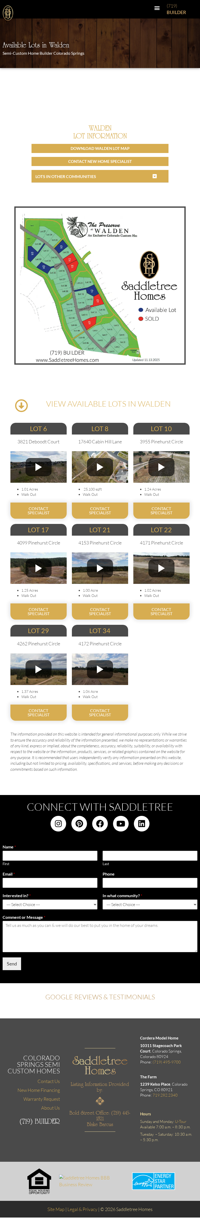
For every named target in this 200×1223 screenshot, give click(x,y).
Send (12, 964)
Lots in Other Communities (65, 176)
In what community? (122, 895)
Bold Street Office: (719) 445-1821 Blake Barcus (100, 1118)
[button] (157, 7)
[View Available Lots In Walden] (21, 405)
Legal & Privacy (82, 1209)
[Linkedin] (141, 823)
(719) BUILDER (40, 1122)
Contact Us (49, 1081)
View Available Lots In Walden (108, 403)
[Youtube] (121, 823)
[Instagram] (58, 823)
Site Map (56, 1209)
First (6, 864)
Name (9, 846)
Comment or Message (24, 917)
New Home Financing (38, 1090)
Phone (109, 873)
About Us (50, 1108)
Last (106, 864)
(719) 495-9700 (167, 1062)
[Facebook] (100, 823)
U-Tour (180, 1121)
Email (9, 873)
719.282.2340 (165, 1095)
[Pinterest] (79, 823)
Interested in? (17, 895)
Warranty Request (41, 1099)
